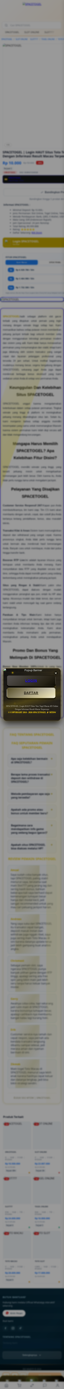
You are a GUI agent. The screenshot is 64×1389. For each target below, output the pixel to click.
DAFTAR (31, 693)
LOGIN (31, 680)
